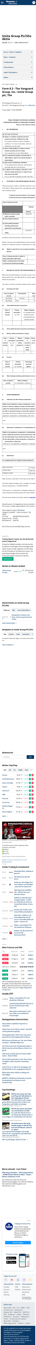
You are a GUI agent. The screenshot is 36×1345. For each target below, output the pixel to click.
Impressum (26, 1287)
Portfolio (15, 1321)
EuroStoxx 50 (8, 1310)
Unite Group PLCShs (6, 571)
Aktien (19, 1314)
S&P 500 (26, 1312)
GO (30, 757)
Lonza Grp (6, 802)
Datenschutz (26, 1290)
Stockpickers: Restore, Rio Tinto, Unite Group (21, 616)
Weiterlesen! (8, 559)
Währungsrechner (10, 1323)
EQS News (21, 510)
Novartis (5, 798)
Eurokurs (16, 1317)
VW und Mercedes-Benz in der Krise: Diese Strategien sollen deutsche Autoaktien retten (17, 1061)
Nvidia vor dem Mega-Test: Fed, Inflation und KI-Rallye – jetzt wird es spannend (23, 884)
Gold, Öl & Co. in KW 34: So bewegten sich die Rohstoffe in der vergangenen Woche (16, 1068)
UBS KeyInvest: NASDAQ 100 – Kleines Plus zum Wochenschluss (22, 892)
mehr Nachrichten (8, 623)
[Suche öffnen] (33, 2)
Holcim (4, 787)
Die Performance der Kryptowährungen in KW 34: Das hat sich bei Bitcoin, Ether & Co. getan (17, 1048)
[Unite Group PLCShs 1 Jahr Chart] (27, 571)
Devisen (26, 1314)
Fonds (6, 1319)
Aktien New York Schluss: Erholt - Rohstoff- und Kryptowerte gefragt (17, 1030)
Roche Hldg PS (7, 812)
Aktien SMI (7, 1308)
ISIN (16, 42)
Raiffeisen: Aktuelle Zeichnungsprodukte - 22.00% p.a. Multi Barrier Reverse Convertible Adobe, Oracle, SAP (23, 902)
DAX (27, 1308)
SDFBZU (30, 978)
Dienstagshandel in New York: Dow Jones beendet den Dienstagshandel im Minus (16, 1036)
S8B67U (30, 975)
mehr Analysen (7, 645)
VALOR (4, 42)
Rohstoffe (7, 1321)
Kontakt (6, 1287)
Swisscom (5, 791)
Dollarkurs (7, 1317)
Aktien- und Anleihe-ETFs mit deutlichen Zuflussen (23, 926)
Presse (6, 1292)
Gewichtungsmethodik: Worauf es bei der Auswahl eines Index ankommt (21, 1006)
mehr (4, 816)
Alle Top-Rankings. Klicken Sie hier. (14, 1140)
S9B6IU (30, 959)
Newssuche (7, 752)
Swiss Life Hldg (7, 783)
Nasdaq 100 (8, 1312)
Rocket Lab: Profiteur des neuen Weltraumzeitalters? (23, 911)
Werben (18, 1290)
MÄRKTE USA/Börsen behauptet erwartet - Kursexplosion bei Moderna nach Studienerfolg (17, 1080)
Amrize (4, 775)
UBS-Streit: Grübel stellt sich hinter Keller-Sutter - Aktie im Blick (16, 1055)
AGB (23, 1295)
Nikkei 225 (17, 1312)
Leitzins (27, 1323)
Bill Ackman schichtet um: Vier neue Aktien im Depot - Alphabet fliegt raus (17, 1041)
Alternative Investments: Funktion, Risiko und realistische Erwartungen (20, 1013)
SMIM (23, 1308)
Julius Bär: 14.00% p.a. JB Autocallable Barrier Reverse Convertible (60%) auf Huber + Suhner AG (23, 918)
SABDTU (30, 971)
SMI (5, 1314)
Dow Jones (18, 1310)
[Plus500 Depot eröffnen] (10, 3)
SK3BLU (30, 955)
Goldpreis (11, 1314)
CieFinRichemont (8, 779)
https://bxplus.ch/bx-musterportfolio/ (13, 856)
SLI (18, 1308)
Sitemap (6, 1295)
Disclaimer (25, 1292)
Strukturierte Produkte (18, 1319)
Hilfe (16, 1287)
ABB (3, 795)
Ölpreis (20, 1323)
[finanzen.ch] (11, 1)
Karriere (6, 1290)
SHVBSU (30, 963)
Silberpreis (25, 1317)
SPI (14, 1308)
